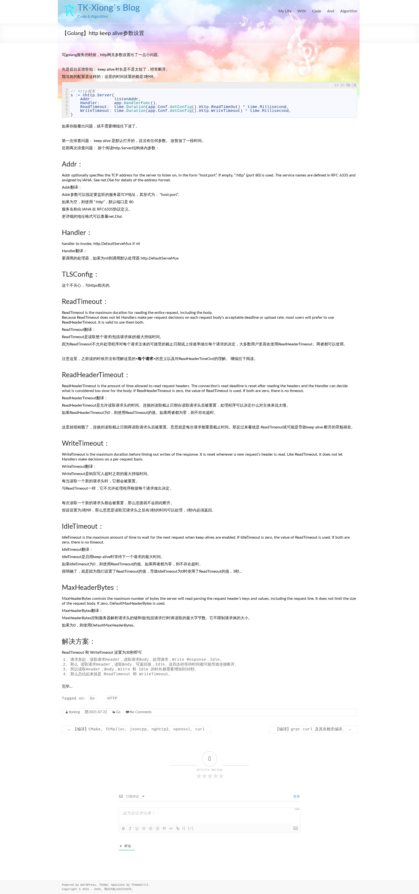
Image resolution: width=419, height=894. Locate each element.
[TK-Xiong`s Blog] (68, 6)
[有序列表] (150, 828)
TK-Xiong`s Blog (109, 8)
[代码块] (171, 828)
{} (184, 828)
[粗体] (123, 828)
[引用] (164, 828)
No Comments (141, 712)
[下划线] (137, 828)
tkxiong (74, 712)
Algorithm (348, 11)
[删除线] (143, 828)
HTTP (112, 698)
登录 (295, 797)
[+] (190, 828)
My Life (284, 11)
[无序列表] (157, 828)
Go (92, 698)
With (301, 11)
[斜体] (130, 828)
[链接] (177, 828)
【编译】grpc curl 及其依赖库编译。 (313, 729)
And (330, 11)
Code (316, 11)
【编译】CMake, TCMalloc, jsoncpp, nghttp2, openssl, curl (136, 729)
